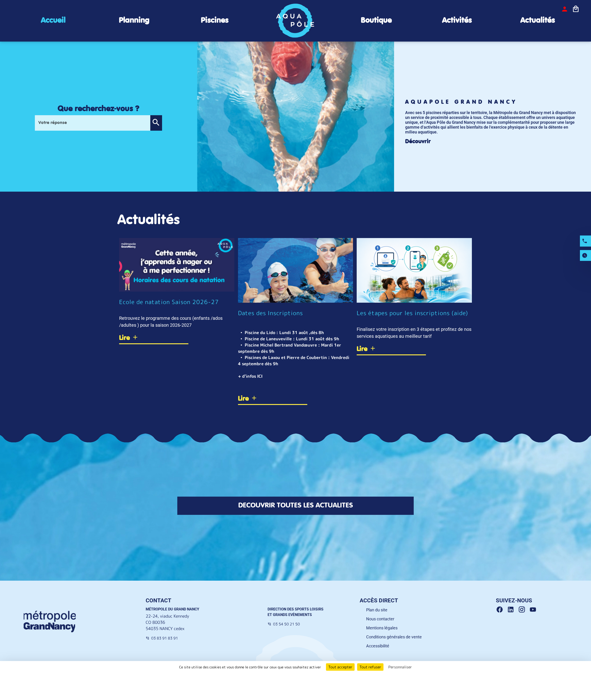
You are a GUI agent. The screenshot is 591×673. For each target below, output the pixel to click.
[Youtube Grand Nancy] (533, 609)
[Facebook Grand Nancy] (501, 609)
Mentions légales (382, 627)
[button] (156, 123)
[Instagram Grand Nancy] (523, 609)
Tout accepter (340, 667)
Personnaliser (400, 667)
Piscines (215, 20)
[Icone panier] (575, 9)
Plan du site (376, 609)
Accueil (53, 20)
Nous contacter (380, 618)
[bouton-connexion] (564, 9)
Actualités (537, 20)
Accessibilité (377, 645)
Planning (134, 20)
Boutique (376, 20)
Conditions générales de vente (394, 636)
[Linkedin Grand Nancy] (512, 609)
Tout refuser (370, 667)
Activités (457, 20)
